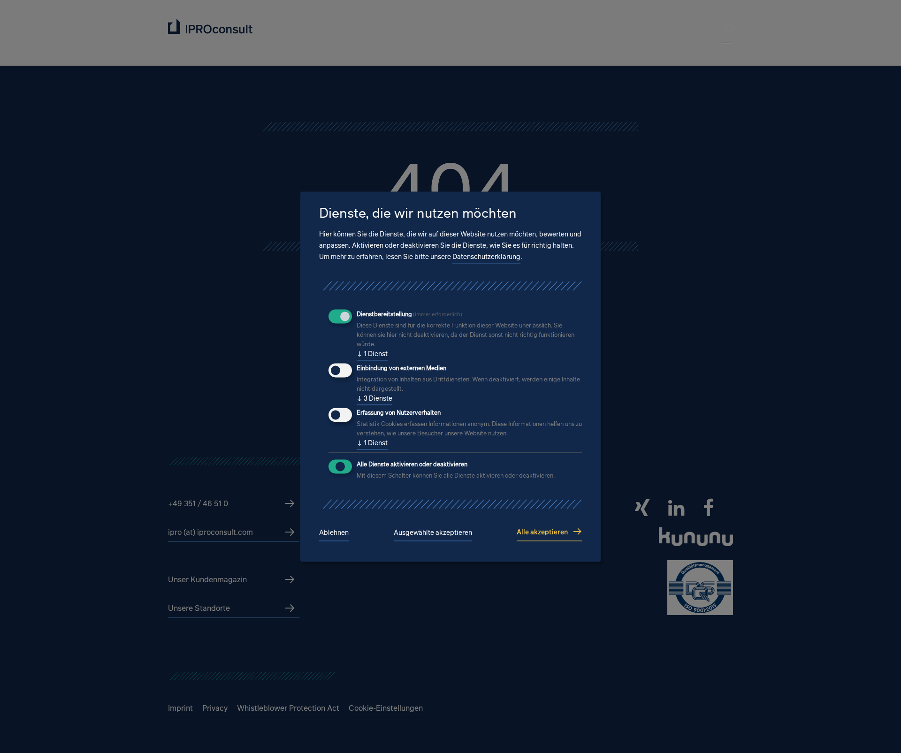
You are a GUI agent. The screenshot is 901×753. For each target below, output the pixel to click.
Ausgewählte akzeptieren (433, 532)
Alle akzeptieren (542, 531)
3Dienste (374, 398)
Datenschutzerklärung (486, 256)
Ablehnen (334, 532)
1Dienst (372, 354)
